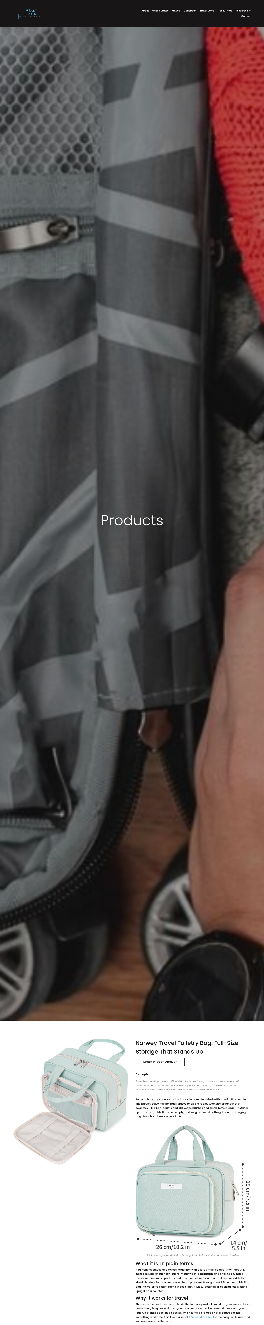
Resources (242, 11)
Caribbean (190, 11)
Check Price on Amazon (160, 1062)
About (145, 11)
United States (160, 11)
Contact (246, 16)
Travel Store (207, 11)
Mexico (176, 11)
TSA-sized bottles (200, 1317)
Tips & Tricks (224, 11)
